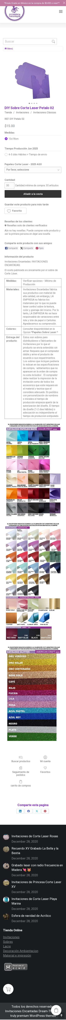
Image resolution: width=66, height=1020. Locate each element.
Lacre (7, 946)
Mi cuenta (45, 761)
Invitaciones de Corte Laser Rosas (35, 836)
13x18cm (14, 138)
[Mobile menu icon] (61, 11)
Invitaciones (22, 112)
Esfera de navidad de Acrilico (31, 916)
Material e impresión (17, 955)
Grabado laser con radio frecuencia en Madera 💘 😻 (37, 867)
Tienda (8, 112)
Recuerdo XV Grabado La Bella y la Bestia (35, 851)
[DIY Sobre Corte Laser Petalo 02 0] (33, 80)
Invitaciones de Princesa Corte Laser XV (36, 884)
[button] (15, 211)
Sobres (8, 942)
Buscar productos (20, 761)
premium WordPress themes (36, 1016)
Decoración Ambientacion (20, 951)
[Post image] (6, 837)
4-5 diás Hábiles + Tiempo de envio (28, 154)
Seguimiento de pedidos (20, 773)
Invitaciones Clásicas (44, 112)
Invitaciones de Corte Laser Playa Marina (34, 901)
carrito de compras (21, 785)
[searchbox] (30, 41)
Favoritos (45, 772)
